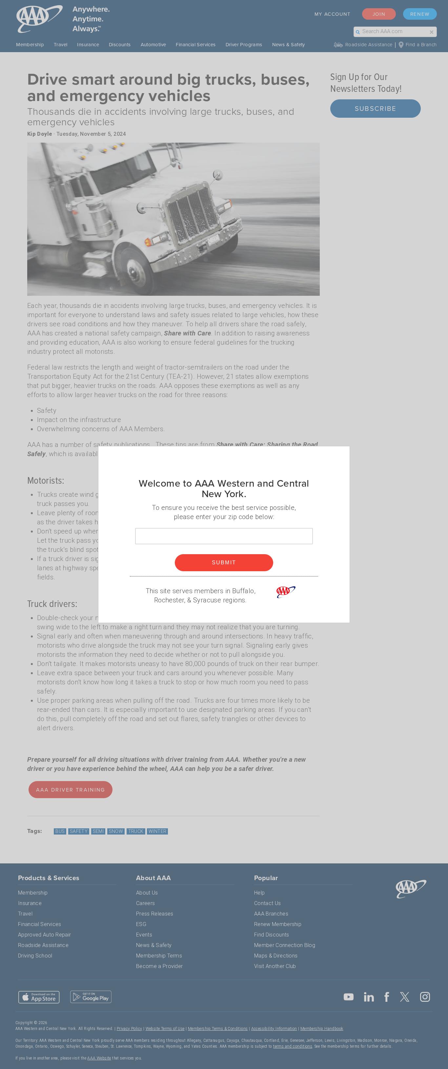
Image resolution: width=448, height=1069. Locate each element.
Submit (224, 562)
